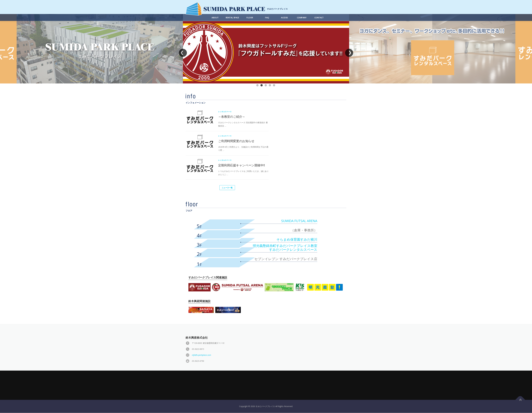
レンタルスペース (225, 111)
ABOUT (215, 17)
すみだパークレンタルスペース (293, 249)
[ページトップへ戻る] (520, 400)
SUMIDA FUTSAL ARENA (299, 220)
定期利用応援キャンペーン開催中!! (241, 165)
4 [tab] (270, 85)
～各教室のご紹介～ (231, 116)
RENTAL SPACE (232, 17)
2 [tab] (261, 85)
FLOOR (249, 17)
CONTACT (319, 17)
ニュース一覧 (227, 187)
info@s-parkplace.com (201, 355)
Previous (183, 52)
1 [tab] (257, 85)
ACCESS (284, 17)
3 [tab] (266, 85)
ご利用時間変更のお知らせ (236, 141)
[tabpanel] (266, 48)
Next (349, 52)
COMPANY (301, 17)
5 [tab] (274, 85)
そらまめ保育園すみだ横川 (296, 239)
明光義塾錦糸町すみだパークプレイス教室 (285, 245)
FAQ (267, 17)
